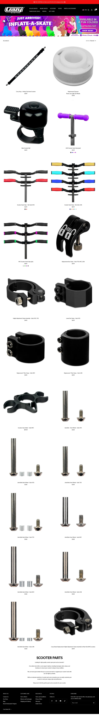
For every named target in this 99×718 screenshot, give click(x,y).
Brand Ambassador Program (10, 703)
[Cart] (95, 10)
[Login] (91, 10)
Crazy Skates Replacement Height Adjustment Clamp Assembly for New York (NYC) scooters (73, 646)
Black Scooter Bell (26, 148)
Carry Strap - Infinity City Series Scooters (26, 91)
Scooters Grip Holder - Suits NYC (26, 427)
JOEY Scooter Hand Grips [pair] (73, 148)
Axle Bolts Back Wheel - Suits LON (25, 646)
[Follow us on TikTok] (65, 701)
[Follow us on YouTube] (60, 701)
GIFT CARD (52, 11)
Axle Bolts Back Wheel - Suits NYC (26, 592)
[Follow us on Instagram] (56, 701)
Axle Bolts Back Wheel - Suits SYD (26, 482)
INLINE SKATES (44, 8)
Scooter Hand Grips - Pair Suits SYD (25, 205)
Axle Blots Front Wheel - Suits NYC (73, 537)
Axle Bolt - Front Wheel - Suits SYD (73, 427)
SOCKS (60, 8)
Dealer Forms (39, 703)
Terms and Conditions (41, 696)
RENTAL (44, 11)
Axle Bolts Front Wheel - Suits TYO (73, 482)
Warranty (38, 701)
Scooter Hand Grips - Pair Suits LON (73, 205)
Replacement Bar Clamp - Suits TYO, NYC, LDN (73, 261)
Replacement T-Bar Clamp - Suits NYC (26, 373)
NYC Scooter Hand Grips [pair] (26, 261)
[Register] (93, 702)
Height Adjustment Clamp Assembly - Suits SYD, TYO (26, 318)
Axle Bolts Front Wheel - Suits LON (73, 592)
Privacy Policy (39, 699)
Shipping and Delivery (25, 701)
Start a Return (23, 696)
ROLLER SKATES (33, 8)
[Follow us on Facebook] (52, 701)
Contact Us (5, 696)
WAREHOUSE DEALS (34, 11)
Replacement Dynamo (73, 91)
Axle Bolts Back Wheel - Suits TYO (26, 537)
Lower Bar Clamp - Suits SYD (73, 318)
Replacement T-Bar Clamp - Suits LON (73, 373)
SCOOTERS (53, 8)
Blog (4, 701)
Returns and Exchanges (26, 699)
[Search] (88, 10)
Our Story (5, 699)
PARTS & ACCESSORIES (70, 8)
